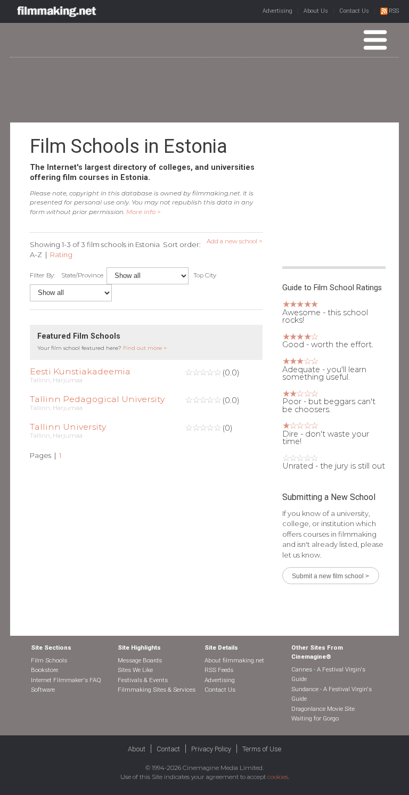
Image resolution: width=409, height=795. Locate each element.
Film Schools (49, 660)
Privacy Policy (211, 749)
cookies (277, 777)
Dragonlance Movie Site (323, 708)
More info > (143, 212)
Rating (61, 254)
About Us (316, 10)
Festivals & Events (143, 680)
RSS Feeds (218, 670)
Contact (168, 749)
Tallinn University (68, 427)
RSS (394, 10)
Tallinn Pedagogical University (97, 399)
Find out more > (145, 348)
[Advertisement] (204, 89)
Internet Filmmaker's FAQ (66, 680)
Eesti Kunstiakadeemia (80, 371)
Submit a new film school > (330, 575)
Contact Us (354, 10)
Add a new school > (235, 241)
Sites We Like (135, 670)
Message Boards (140, 660)
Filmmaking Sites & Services (156, 689)
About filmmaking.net (234, 660)
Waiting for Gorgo (315, 718)
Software (43, 689)
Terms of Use (261, 749)
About (136, 749)
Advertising (277, 10)
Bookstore (44, 670)
